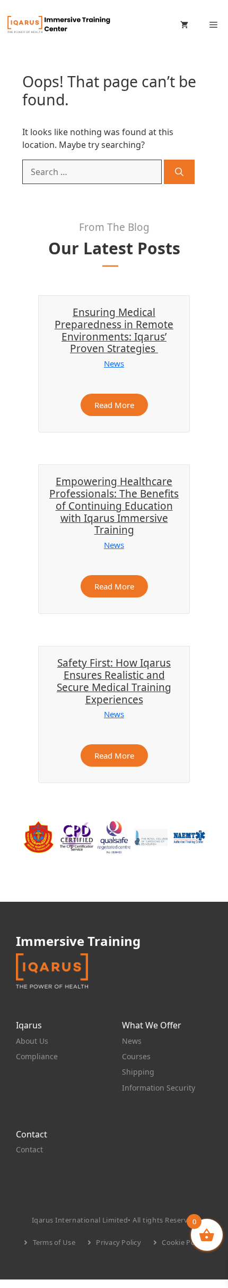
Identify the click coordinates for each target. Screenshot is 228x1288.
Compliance (37, 1056)
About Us (32, 1041)
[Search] (179, 172)
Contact (29, 1149)
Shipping (138, 1072)
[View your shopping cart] (184, 24)
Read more (114, 405)
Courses (136, 1056)
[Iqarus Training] (58, 24)
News (114, 363)
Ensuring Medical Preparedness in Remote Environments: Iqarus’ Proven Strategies (114, 330)
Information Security (158, 1088)
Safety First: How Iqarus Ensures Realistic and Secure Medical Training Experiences (114, 681)
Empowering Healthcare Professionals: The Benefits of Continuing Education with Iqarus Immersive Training (114, 506)
